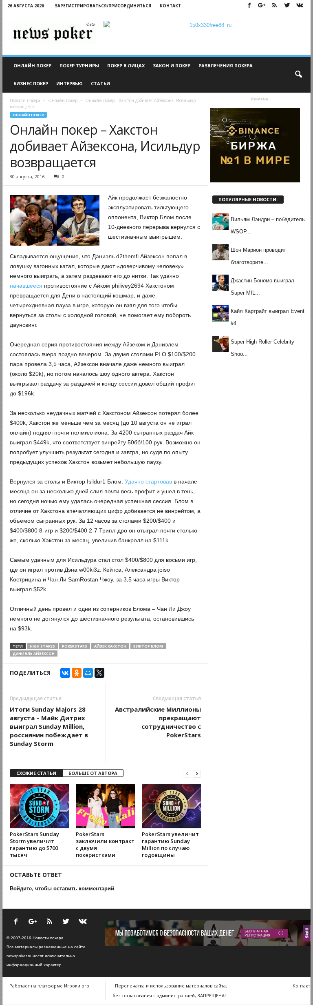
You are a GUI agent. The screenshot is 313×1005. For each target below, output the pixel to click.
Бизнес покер (30, 83)
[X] (99, 673)
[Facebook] (249, 6)
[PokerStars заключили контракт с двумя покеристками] (105, 806)
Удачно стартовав (148, 481)
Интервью (69, 83)
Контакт (170, 6)
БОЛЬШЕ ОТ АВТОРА (92, 773)
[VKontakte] (299, 6)
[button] (298, 75)
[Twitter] (287, 6)
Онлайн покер (32, 65)
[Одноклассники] (77, 673)
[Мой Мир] (88, 673)
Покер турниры (79, 65)
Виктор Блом (148, 646)
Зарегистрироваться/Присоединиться (103, 6)
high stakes (42, 646)
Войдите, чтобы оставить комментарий (62, 888)
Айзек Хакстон (110, 646)
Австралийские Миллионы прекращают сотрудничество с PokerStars (158, 722)
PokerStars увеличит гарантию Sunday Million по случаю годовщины (170, 844)
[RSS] (274, 6)
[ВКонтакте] (65, 673)
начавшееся (26, 285)
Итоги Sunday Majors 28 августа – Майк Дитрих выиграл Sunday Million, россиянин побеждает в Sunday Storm (49, 726)
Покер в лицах (126, 65)
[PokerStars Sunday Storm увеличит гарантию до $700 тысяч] (39, 806)
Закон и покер (171, 65)
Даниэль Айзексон (34, 653)
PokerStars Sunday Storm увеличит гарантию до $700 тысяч (34, 844)
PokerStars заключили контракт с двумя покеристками (105, 844)
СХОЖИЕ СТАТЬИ (36, 773)
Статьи (100, 83)
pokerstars (74, 646)
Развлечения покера (225, 65)
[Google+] (262, 6)
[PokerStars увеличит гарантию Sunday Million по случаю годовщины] (171, 806)
